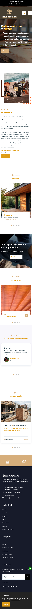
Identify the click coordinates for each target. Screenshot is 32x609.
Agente (12, 360)
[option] (16, 31)
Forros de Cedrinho (10, 317)
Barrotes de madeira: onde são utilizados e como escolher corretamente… (15, 429)
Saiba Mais (6, 156)
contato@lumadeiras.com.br (16, 1)
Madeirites (5, 551)
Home (3, 509)
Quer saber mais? (15, 600)
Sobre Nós (5, 513)
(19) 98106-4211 (9, 495)
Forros (4, 544)
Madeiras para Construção (19, 425)
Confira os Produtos (9, 219)
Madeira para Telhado (8, 548)
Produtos (5, 51)
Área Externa (8, 215)
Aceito (6, 604)
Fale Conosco (15, 257)
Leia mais (26, 439)
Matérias (4, 526)
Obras (4, 519)
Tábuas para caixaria (7, 557)
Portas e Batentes (7, 554)
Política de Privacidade (8, 529)
